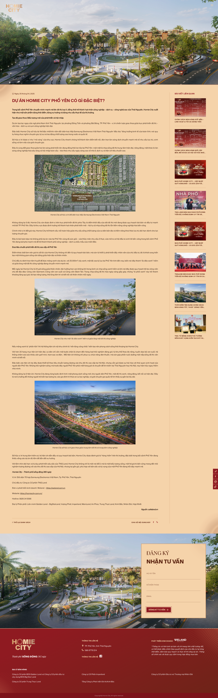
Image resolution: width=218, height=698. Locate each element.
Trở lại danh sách (22, 522)
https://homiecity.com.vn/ (31, 493)
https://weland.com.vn (55, 488)
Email (149, 596)
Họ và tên (150, 573)
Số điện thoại (152, 585)
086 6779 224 (91, 650)
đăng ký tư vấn (157, 609)
